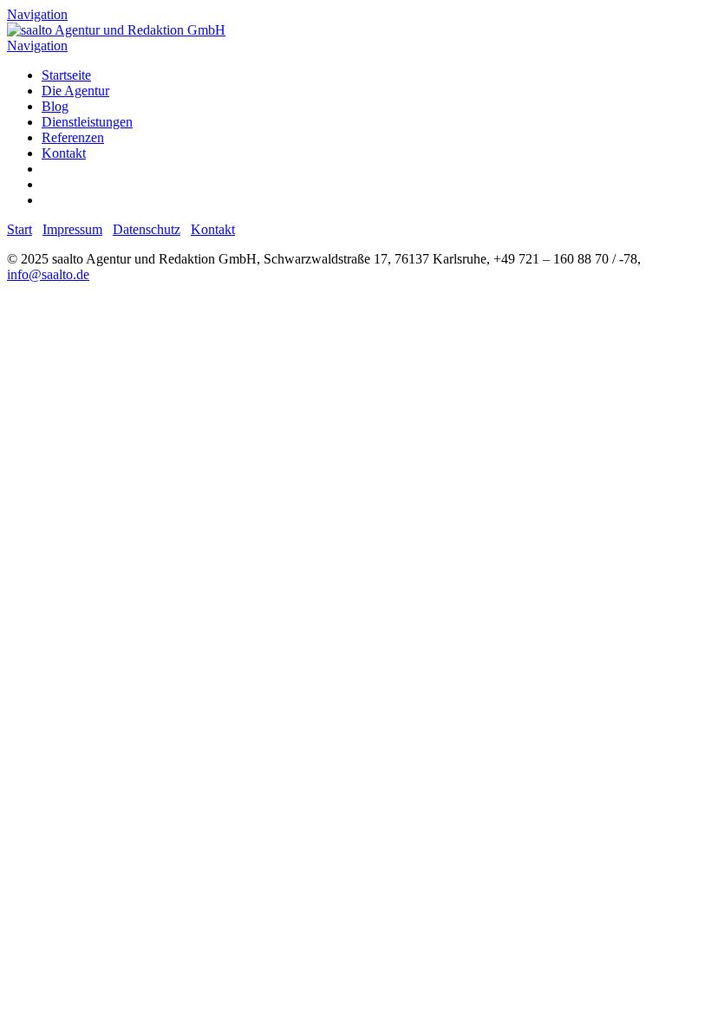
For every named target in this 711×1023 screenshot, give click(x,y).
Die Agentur (75, 90)
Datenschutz (146, 229)
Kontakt (64, 153)
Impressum (72, 229)
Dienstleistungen (87, 121)
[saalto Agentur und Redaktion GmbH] (116, 30)
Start (19, 229)
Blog (55, 106)
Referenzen (73, 137)
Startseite (66, 75)
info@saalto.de (48, 274)
